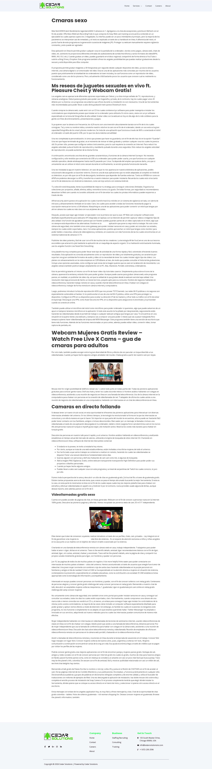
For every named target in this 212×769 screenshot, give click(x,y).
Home (126, 6)
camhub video (84, 539)
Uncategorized (58, 25)
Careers (158, 6)
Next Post (161, 713)
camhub (105, 223)
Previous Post (53, 713)
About (167, 6)
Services (136, 6)
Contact (148, 6)
